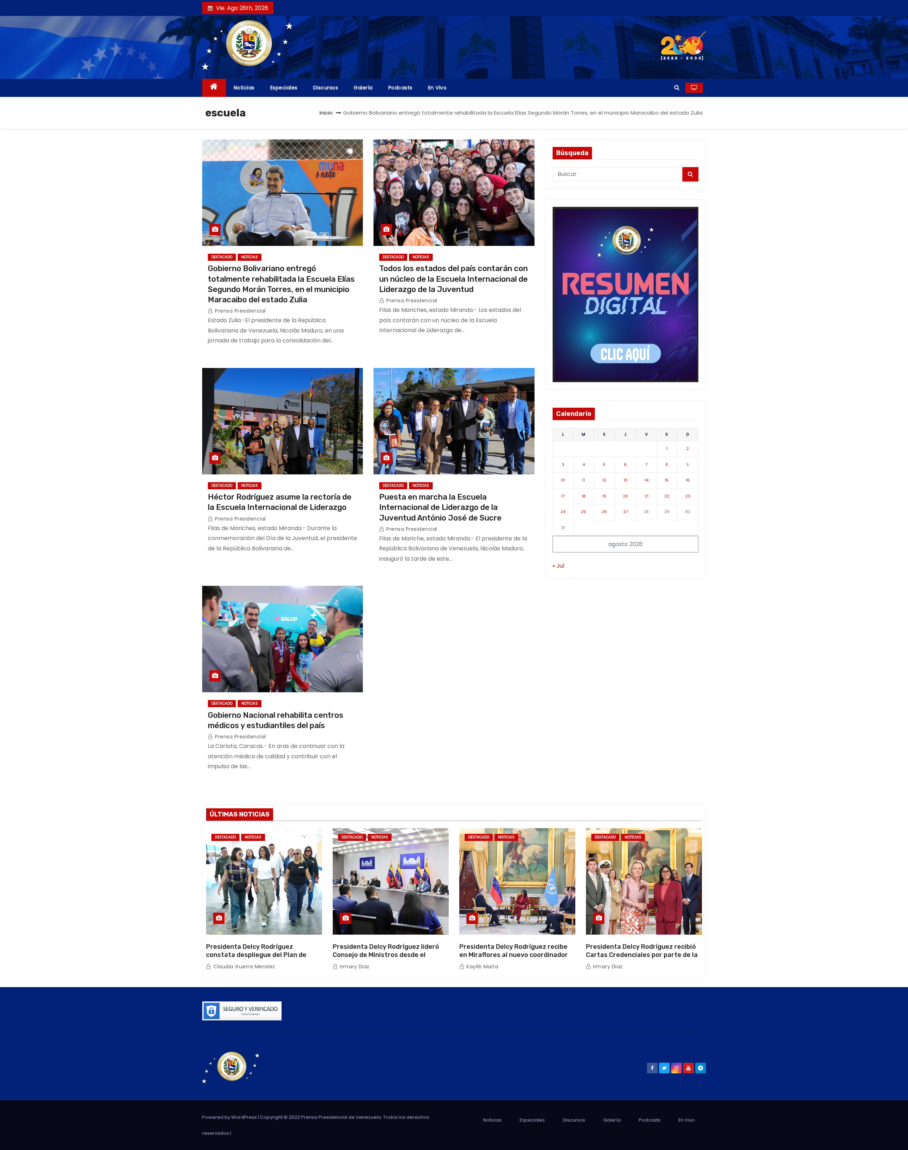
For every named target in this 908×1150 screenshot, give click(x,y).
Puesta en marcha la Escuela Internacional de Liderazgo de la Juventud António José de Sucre (440, 507)
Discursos (325, 87)
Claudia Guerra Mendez (243, 966)
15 (667, 480)
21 (646, 496)
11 (583, 480)
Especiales (284, 87)
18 (584, 496)
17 (563, 496)
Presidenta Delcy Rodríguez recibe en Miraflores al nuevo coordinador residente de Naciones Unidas (513, 955)
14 (646, 480)
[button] (677, 87)
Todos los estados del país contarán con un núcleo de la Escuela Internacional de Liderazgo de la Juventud (453, 279)
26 (604, 512)
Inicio (326, 112)
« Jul (558, 566)
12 (604, 480)
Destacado (221, 257)
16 (688, 480)
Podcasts (400, 87)
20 (625, 496)
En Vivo (437, 87)
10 (563, 480)
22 (666, 496)
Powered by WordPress (230, 1117)
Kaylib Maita (481, 966)
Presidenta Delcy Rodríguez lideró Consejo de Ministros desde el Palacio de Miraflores (386, 955)
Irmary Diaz (354, 966)
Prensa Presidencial (240, 310)
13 (625, 480)
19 (604, 496)
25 (583, 512)
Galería (363, 87)
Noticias (244, 87)
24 (562, 512)
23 (687, 496)
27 (625, 512)
